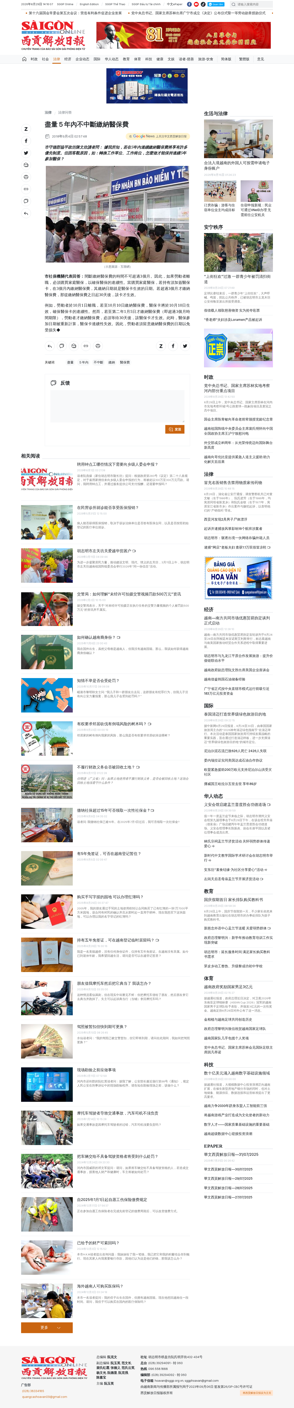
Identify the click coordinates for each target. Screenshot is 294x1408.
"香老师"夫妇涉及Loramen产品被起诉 (233, 320)
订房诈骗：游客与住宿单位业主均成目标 (219, 207)
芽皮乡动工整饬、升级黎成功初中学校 (233, 970)
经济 (67, 59)
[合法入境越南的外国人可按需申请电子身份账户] (238, 138)
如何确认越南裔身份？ (97, 637)
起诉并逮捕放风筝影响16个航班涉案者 (233, 532)
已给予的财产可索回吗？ (98, 1243)
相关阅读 (30, 456)
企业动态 (82, 59)
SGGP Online (65, 4)
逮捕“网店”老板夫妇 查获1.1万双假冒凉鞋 (235, 551)
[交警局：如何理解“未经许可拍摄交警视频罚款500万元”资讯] (47, 609)
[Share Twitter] (26, 153)
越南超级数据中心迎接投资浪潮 (228, 1137)
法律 (56, 59)
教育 (126, 59)
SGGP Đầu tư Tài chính (146, 4)
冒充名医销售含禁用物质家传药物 (233, 486)
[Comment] (26, 201)
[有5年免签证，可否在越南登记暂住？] (47, 868)
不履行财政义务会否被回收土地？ (106, 767)
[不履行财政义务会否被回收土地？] (47, 782)
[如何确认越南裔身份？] (47, 652)
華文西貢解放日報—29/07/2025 (228, 1182)
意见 (260, 59)
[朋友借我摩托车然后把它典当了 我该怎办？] (47, 998)
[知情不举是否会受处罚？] (47, 695)
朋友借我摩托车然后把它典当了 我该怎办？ (114, 983)
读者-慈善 (186, 59)
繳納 (111, 362)
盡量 (70, 362)
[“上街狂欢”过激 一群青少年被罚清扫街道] (238, 252)
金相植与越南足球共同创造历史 (228, 1023)
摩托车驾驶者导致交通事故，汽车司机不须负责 (117, 1113)
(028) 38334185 (33, 1391)
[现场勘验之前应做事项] (47, 1084)
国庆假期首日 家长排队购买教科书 (233, 903)
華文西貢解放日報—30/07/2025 (228, 1173)
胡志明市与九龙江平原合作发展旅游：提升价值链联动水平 (238, 661)
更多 (44, 1328)
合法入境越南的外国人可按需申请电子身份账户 (237, 165)
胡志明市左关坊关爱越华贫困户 (104, 551)
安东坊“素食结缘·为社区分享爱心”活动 (234, 873)
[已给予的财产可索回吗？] (47, 1257)
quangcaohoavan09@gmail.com (44, 1397)
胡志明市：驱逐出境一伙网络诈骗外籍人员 (236, 541)
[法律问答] (26, 213)
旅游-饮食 (205, 59)
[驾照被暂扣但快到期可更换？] (47, 1041)
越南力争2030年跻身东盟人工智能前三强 (235, 1109)
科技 (148, 59)
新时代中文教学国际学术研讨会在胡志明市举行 (238, 861)
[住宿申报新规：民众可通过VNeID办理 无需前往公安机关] (257, 191)
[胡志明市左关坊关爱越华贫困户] (47, 565)
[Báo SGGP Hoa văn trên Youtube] (196, 4)
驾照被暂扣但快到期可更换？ (102, 1026)
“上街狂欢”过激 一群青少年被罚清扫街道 (237, 279)
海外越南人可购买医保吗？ (100, 1286)
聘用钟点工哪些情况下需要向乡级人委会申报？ (117, 464)
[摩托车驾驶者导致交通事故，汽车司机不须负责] (47, 1128)
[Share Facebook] (26, 141)
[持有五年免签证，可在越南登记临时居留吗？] (47, 955)
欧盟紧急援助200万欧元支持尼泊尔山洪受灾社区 (238, 775)
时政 (34, 59)
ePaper (213, 1150)
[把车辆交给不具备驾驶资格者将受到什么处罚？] (47, 1171)
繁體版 (244, 59)
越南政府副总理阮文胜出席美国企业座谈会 (236, 674)
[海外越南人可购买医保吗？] (47, 1301)
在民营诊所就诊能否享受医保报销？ (108, 507)
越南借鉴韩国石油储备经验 (224, 683)
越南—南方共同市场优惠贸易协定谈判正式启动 (237, 624)
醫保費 (125, 362)
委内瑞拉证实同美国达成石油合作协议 (233, 764)
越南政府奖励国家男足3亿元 (228, 990)
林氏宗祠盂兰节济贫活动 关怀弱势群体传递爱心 (237, 847)
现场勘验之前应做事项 (96, 1070)
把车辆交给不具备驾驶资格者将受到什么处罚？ (117, 1156)
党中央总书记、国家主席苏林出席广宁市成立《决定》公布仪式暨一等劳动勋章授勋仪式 (145, 13)
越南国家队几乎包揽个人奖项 (226, 1042)
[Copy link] (26, 189)
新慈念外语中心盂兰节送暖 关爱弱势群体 (235, 932)
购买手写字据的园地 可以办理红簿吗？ (110, 897)
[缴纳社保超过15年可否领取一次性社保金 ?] (47, 825)
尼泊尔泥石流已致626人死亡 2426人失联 (235, 755)
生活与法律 (216, 113)
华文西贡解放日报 (53, 35)
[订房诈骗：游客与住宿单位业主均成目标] (220, 191)
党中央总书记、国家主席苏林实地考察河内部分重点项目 (237, 391)
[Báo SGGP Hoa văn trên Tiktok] (203, 4)
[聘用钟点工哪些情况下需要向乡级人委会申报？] (47, 479)
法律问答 (65, 112)
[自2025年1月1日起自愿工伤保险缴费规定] (47, 1214)
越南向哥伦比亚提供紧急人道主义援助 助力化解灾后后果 (237, 463)
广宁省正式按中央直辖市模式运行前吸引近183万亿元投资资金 (236, 694)
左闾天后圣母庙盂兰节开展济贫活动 (232, 883)
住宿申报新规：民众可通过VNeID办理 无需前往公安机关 (256, 210)
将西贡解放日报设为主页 (257, 1392)
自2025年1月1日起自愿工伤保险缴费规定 (112, 1199)
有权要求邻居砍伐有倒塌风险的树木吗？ (112, 724)
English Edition (89, 4)
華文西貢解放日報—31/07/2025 (231, 1158)
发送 (178, 429)
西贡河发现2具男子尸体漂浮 (225, 523)
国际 (97, 59)
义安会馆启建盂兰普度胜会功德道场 (235, 808)
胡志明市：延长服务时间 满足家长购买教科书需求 (237, 957)
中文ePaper (175, 4)
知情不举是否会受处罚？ (98, 680)
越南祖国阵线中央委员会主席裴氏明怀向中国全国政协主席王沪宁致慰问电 (238, 434)
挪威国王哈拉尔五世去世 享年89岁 (230, 787)
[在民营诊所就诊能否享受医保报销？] (47, 522)
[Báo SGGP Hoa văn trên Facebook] (189, 4)
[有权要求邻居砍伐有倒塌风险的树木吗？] (47, 738)
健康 (159, 59)
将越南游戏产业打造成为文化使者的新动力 (236, 1119)
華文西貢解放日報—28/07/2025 (228, 1191)
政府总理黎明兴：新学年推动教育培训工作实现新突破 (238, 943)
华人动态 (112, 59)
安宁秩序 (213, 227)
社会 (45, 59)
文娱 (171, 59)
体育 (137, 59)
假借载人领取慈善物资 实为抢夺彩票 (232, 310)
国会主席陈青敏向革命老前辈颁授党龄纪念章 (238, 423)
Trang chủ (24, 59)
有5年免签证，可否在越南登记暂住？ (109, 853)
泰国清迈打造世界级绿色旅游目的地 (235, 718)
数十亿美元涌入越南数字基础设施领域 (237, 1076)
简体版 (226, 59)
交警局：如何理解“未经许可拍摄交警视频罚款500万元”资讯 (129, 594)
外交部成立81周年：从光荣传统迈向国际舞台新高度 (238, 448)
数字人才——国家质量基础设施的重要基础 (236, 1128)
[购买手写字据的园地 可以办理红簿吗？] (47, 911)
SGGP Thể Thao (115, 4)
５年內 (83, 362)
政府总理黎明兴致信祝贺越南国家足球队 (235, 1032)
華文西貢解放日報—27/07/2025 (228, 1201)
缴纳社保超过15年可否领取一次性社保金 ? (113, 810)
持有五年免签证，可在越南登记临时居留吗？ (116, 940)
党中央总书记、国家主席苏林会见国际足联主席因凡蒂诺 (238, 1053)
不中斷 (98, 362)
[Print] (26, 177)
